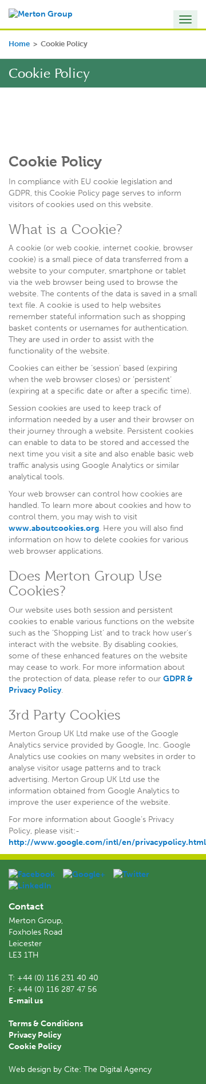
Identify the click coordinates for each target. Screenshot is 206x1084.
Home (19, 43)
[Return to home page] (41, 14)
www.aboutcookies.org (54, 528)
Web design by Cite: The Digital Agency (80, 1069)
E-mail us (26, 1001)
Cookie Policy (35, 1046)
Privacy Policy (35, 1035)
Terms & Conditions (46, 1024)
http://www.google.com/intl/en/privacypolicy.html (107, 842)
